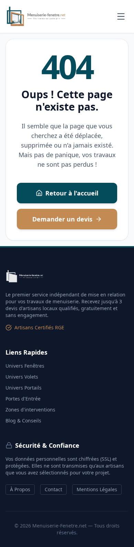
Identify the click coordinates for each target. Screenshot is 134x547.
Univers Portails (23, 387)
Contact (53, 489)
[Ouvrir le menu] (121, 16)
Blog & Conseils (23, 420)
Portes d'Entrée (23, 398)
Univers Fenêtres (24, 365)
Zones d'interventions (30, 409)
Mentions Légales (97, 489)
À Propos (20, 489)
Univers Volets (21, 376)
